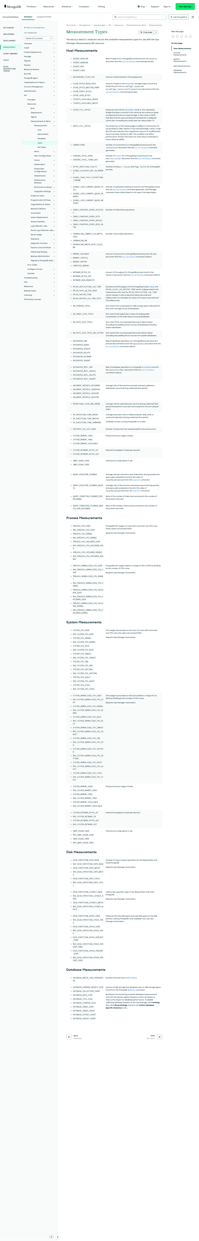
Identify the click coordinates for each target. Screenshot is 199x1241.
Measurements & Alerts (136, 25)
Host (39, 130)
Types (39, 143)
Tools (6, 60)
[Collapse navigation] (58, 1237)
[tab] (28, 16)
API (109, 25)
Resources (118, 25)
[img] (173, 36)
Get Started (185, 6)
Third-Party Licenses (32, 299)
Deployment (8, 34)
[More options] (156, 32)
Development (9, 41)
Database (41, 138)
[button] (142, 6)
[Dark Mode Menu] (193, 17)
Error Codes (32, 265)
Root (33, 108)
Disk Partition (42, 134)
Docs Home (71, 25)
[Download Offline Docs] (51, 1236)
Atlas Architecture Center (9, 69)
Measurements (155, 25)
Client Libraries (10, 54)
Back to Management (36, 27)
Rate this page (177, 31)
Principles (31, 100)
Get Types (41, 147)
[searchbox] (139, 17)
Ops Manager (99, 25)
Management (85, 25)
